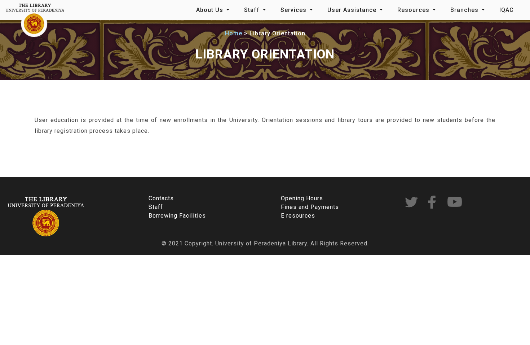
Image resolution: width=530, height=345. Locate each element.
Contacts (161, 198)
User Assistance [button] (352, 9)
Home (233, 33)
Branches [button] (465, 9)
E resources (298, 215)
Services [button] (294, 9)
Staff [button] (252, 9)
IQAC (506, 9)
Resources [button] (414, 9)
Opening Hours (302, 198)
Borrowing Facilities (177, 215)
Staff (156, 207)
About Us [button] (210, 9)
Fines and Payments (310, 207)
